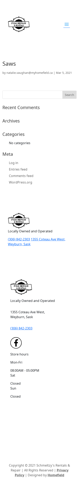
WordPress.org (20, 182)
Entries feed (18, 169)
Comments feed (21, 176)
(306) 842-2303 (19, 239)
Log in (13, 163)
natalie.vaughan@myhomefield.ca (29, 73)
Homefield (56, 475)
